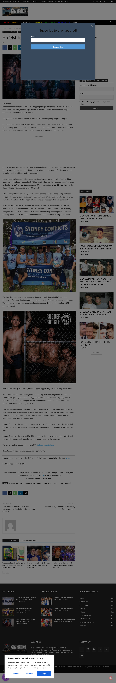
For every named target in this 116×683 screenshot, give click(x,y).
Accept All (44, 673)
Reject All (29, 673)
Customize (15, 673)
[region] (29, 666)
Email (33, 36)
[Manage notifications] (110, 678)
